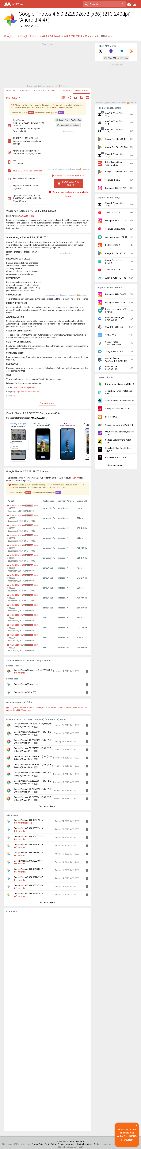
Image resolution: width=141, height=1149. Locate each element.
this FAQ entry (57, 107)
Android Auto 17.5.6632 (115, 278)
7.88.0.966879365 (39, 418)
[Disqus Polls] (47, 950)
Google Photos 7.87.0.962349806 (28, 861)
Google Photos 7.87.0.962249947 (28, 877)
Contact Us (98, 1144)
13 (37, 178)
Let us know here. (76, 1141)
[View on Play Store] (75, 98)
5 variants (20, 673)
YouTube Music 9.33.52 (115, 229)
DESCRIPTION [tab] (39, 91)
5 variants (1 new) (24, 823)
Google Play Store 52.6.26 (116, 172)
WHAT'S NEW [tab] (24, 91)
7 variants (20, 855)
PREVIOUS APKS (81, 91)
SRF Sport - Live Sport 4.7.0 (117, 409)
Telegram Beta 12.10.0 (115, 351)
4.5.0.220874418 (26, 216)
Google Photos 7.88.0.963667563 (28, 885)
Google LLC (31, 26)
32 (26, 178)
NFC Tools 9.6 (111, 417)
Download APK (70, 183)
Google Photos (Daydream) (26, 684)
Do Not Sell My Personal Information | (61, 1144)
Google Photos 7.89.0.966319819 (28, 844)
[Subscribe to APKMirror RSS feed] (131, 52)
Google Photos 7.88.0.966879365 (28, 820)
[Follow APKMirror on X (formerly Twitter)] (100, 52)
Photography (13, 98)
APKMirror (17, 4)
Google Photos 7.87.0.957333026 (28, 893)
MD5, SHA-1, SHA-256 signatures (27, 171)
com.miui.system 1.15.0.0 (116, 237)
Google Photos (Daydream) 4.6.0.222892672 (33, 670)
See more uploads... (47, 806)
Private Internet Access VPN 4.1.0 (119, 384)
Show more (46, 403)
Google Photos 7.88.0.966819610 (28, 828)
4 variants (20, 839)
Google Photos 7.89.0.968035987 (28, 836)
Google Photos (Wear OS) (25, 692)
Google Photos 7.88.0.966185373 (28, 853)
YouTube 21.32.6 (112, 270)
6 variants (20, 831)
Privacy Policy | (38, 1144)
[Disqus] (47, 1022)
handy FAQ (75, 478)
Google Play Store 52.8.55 (116, 253)
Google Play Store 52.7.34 (116, 147)
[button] (63, 98)
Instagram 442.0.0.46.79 (115, 221)
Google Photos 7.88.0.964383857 (28, 869)
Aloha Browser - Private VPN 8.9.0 (120, 400)
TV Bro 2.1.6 (110, 335)
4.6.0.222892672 (51, 36)
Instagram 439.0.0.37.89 (115, 188)
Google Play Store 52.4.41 (116, 139)
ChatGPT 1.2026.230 (114, 327)
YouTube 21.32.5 (112, 180)
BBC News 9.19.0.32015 (115, 458)
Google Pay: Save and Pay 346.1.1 (120, 425)
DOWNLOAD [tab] (10, 91)
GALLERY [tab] (51, 91)
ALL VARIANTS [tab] (65, 91)
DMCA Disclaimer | (85, 1144)
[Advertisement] (47, 64)
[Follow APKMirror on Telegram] (121, 52)
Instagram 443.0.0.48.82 (115, 302)
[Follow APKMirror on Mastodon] (111, 52)
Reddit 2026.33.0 (112, 245)
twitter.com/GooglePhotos (24, 387)
